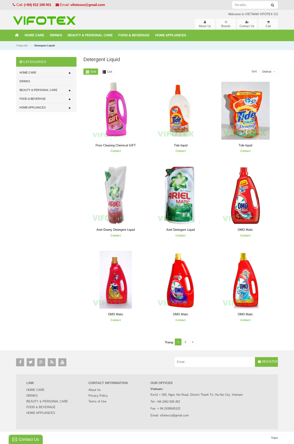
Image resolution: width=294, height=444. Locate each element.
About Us (94, 390)
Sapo (274, 437)
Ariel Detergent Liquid (180, 229)
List (109, 71)
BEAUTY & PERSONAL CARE (47, 401)
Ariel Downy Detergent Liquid (115, 229)
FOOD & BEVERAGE (41, 407)
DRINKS (32, 395)
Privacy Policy (98, 395)
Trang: (169, 342)
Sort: (254, 71)
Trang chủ (22, 45)
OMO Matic (245, 229)
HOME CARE (35, 390)
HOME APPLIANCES (40, 413)
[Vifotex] (44, 19)
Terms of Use (97, 401)
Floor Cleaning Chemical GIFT (116, 145)
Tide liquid (180, 145)
